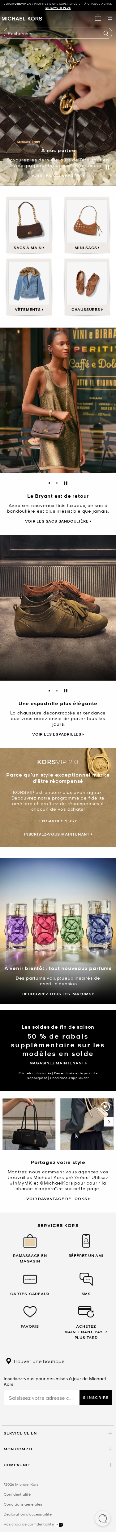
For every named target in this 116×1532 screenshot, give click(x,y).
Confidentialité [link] (17, 1494)
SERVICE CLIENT (22, 1433)
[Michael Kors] (22, 17)
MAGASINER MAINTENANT (77, 7)
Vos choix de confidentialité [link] (29, 1523)
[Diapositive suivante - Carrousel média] (109, 1121)
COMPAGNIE (17, 1464)
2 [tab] (57, 483)
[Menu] (109, 18)
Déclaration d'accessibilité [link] (28, 1514)
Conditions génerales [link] (23, 1504)
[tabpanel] (58, 400)
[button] (102, 1519)
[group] (58, 6)
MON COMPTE (19, 1449)
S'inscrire (96, 1397)
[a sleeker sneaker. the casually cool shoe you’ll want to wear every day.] (58, 608)
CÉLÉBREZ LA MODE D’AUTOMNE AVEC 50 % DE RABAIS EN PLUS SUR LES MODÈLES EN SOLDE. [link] (58, 5)
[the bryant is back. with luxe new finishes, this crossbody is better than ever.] (58, 400)
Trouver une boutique (38, 1360)
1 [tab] (49, 483)
